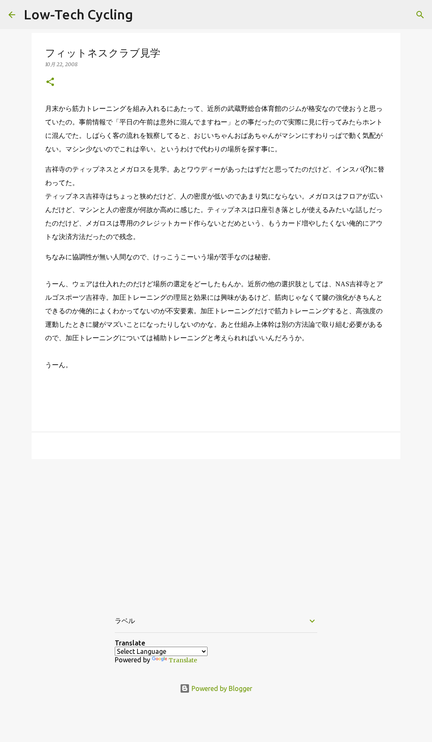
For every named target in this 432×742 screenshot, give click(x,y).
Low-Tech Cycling (78, 14)
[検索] (420, 15)
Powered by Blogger (221, 688)
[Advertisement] (216, 531)
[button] (50, 82)
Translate (183, 660)
